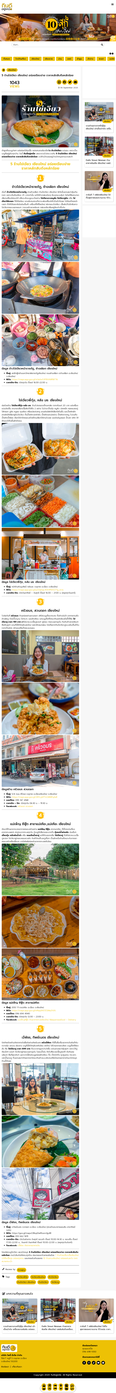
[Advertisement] (100, 82)
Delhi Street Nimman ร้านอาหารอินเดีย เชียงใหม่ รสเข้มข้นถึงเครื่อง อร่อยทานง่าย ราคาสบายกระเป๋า (99, 162)
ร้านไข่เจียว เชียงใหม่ (26, 1282)
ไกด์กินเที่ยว (21, 58)
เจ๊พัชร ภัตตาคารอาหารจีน (29, 1245)
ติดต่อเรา (5, 1366)
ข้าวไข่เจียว (53, 1277)
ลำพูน (79, 58)
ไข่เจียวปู (55, 1282)
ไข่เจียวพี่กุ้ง (22, 1277)
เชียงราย (49, 58)
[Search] (102, 45)
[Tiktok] (93, 1363)
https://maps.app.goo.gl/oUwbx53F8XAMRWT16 (35, 379)
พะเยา (101, 58)
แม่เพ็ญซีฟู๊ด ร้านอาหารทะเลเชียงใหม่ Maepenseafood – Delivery (47, 1019)
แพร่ (69, 58)
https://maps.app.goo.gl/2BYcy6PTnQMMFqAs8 (34, 797)
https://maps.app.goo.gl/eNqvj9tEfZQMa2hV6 (34, 1010)
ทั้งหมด (6, 58)
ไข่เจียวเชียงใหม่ (38, 1277)
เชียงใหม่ (35, 58)
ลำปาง (90, 58)
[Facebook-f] (84, 1363)
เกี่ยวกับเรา (17, 1366)
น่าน (60, 58)
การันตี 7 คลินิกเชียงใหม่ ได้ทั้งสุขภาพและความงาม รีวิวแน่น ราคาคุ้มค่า (98, 196)
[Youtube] (98, 1363)
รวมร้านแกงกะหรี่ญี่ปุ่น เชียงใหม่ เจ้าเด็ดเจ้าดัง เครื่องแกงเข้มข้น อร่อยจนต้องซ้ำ (99, 127)
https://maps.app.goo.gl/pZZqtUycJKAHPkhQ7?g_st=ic (38, 589)
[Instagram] (89, 1363)
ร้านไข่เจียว (43, 1282)
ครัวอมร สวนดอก (25, 806)
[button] (112, 4)
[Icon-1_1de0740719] (103, 1363)
